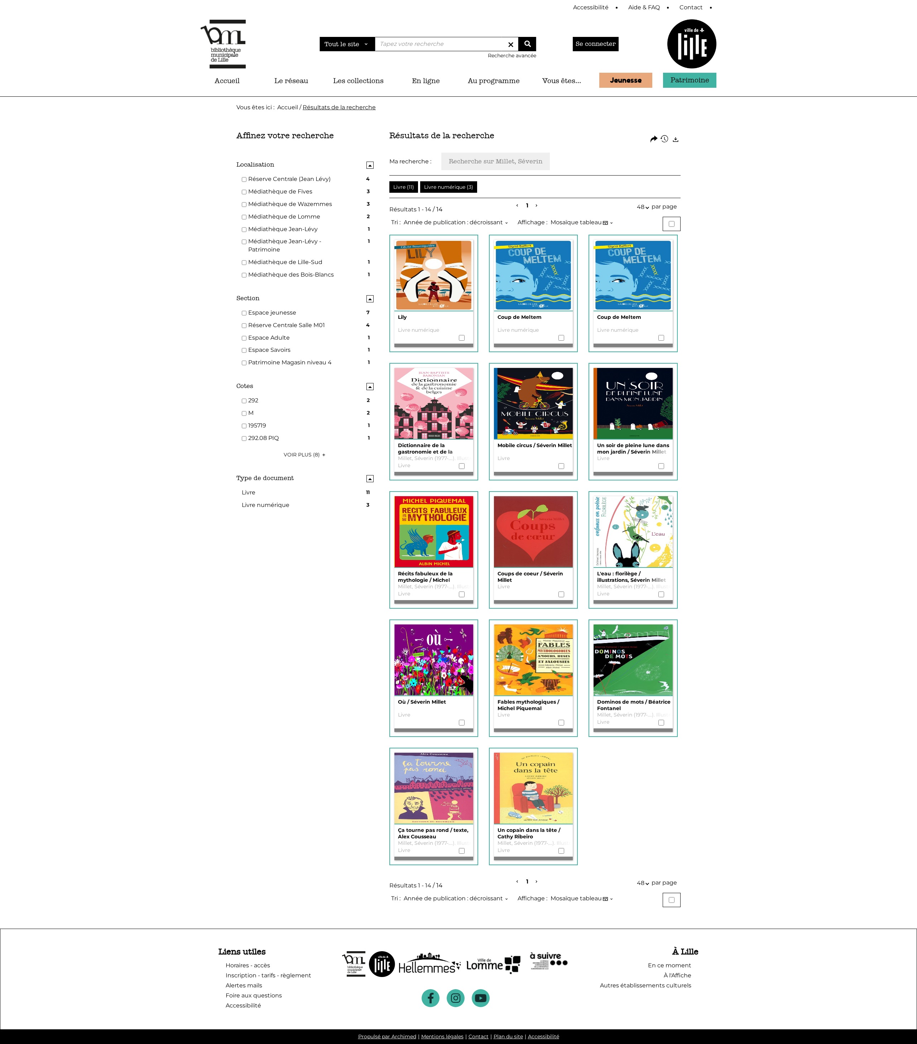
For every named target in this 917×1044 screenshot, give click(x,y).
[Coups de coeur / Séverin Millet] (533, 532)
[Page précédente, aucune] (518, 206)
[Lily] (433, 275)
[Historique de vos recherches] (665, 139)
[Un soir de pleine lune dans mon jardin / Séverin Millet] (633, 404)
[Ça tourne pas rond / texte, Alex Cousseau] (433, 788)
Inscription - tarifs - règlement (268, 975)
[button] (291, 81)
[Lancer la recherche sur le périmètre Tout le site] (527, 44)
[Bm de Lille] (223, 43)
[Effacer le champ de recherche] (511, 44)
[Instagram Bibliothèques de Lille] (456, 998)
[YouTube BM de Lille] (481, 998)
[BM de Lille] (691, 43)
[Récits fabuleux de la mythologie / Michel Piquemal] (433, 532)
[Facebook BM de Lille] (431, 998)
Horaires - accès (248, 965)
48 (640, 206)
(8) (302, 454)
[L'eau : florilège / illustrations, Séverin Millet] (633, 532)
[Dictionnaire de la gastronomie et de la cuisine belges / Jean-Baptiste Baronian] (433, 404)
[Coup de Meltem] (533, 275)
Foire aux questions (254, 995)
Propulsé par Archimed (387, 1036)
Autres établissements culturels (645, 985)
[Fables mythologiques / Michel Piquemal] (533, 660)
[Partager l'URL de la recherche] (654, 139)
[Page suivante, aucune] (537, 206)
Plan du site (508, 1036)
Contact (479, 1036)
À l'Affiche (677, 975)
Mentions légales (442, 1036)
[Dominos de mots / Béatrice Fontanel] (633, 660)
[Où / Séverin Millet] (433, 660)
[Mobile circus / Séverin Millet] (533, 404)
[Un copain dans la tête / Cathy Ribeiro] (533, 788)
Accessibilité (543, 1036)
